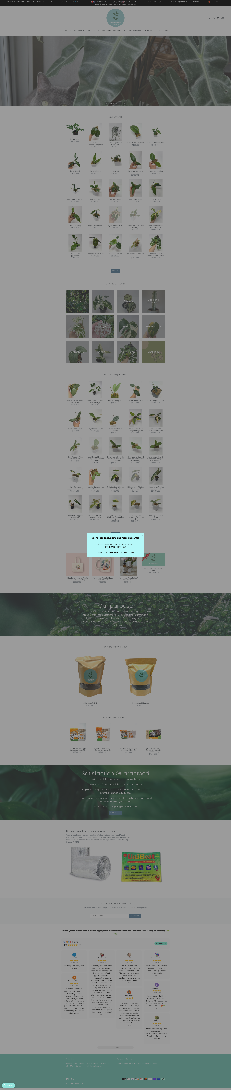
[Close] (142, 535)
